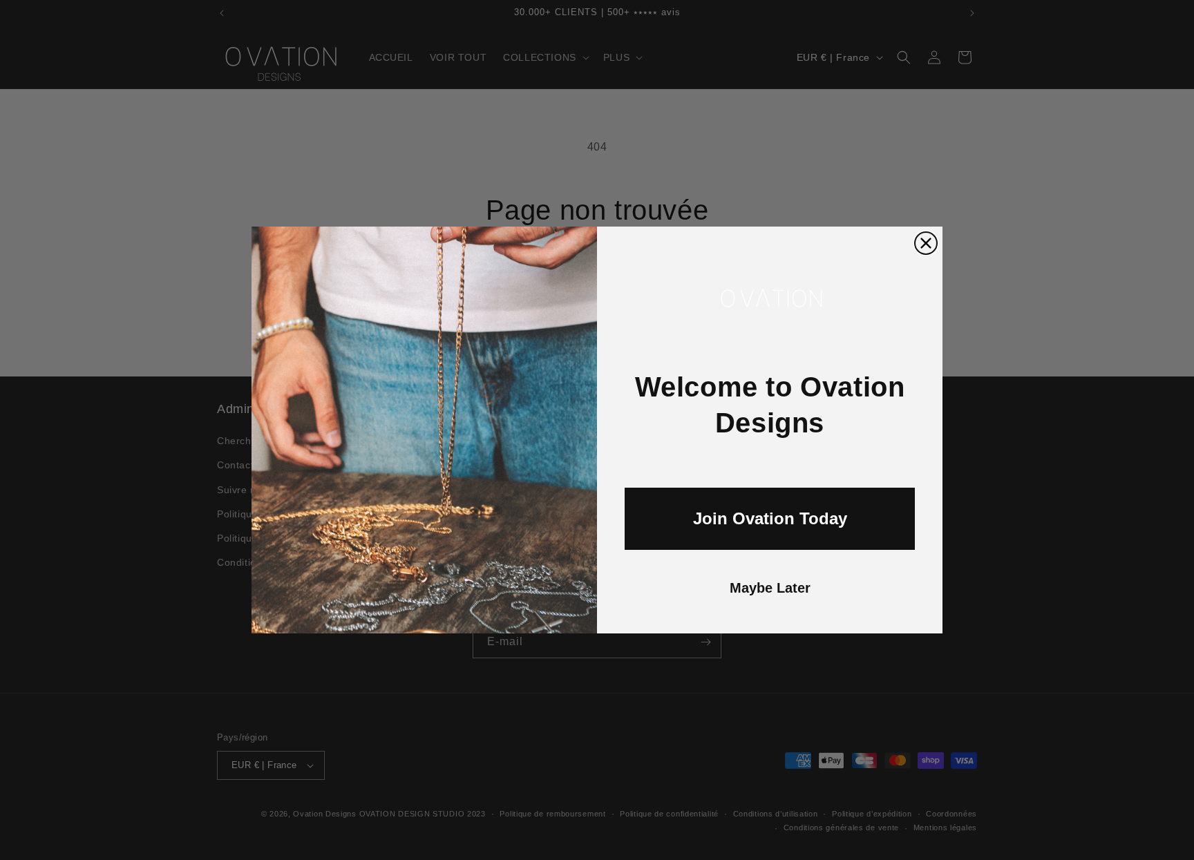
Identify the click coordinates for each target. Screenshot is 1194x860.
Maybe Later (770, 587)
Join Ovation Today (770, 518)
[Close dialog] (926, 243)
